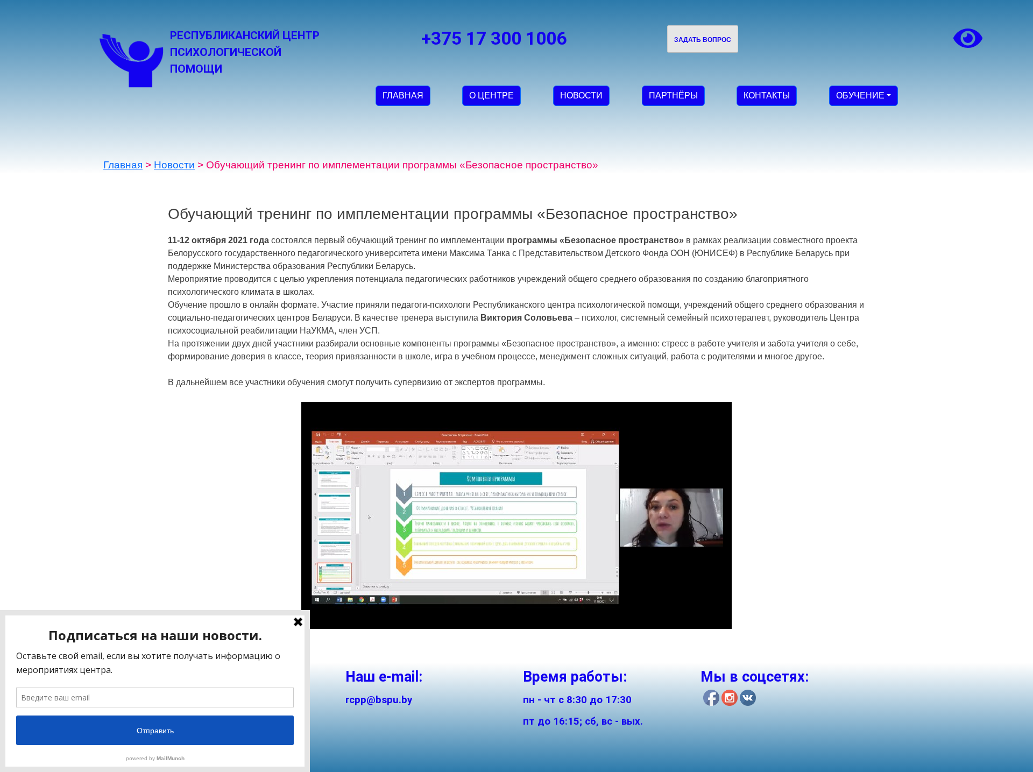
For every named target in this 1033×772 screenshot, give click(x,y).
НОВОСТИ (581, 95)
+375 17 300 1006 (494, 38)
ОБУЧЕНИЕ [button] (860, 95)
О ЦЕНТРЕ (491, 95)
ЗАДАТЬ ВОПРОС (702, 40)
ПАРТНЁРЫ (673, 95)
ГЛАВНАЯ (403, 95)
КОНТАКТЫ (767, 95)
